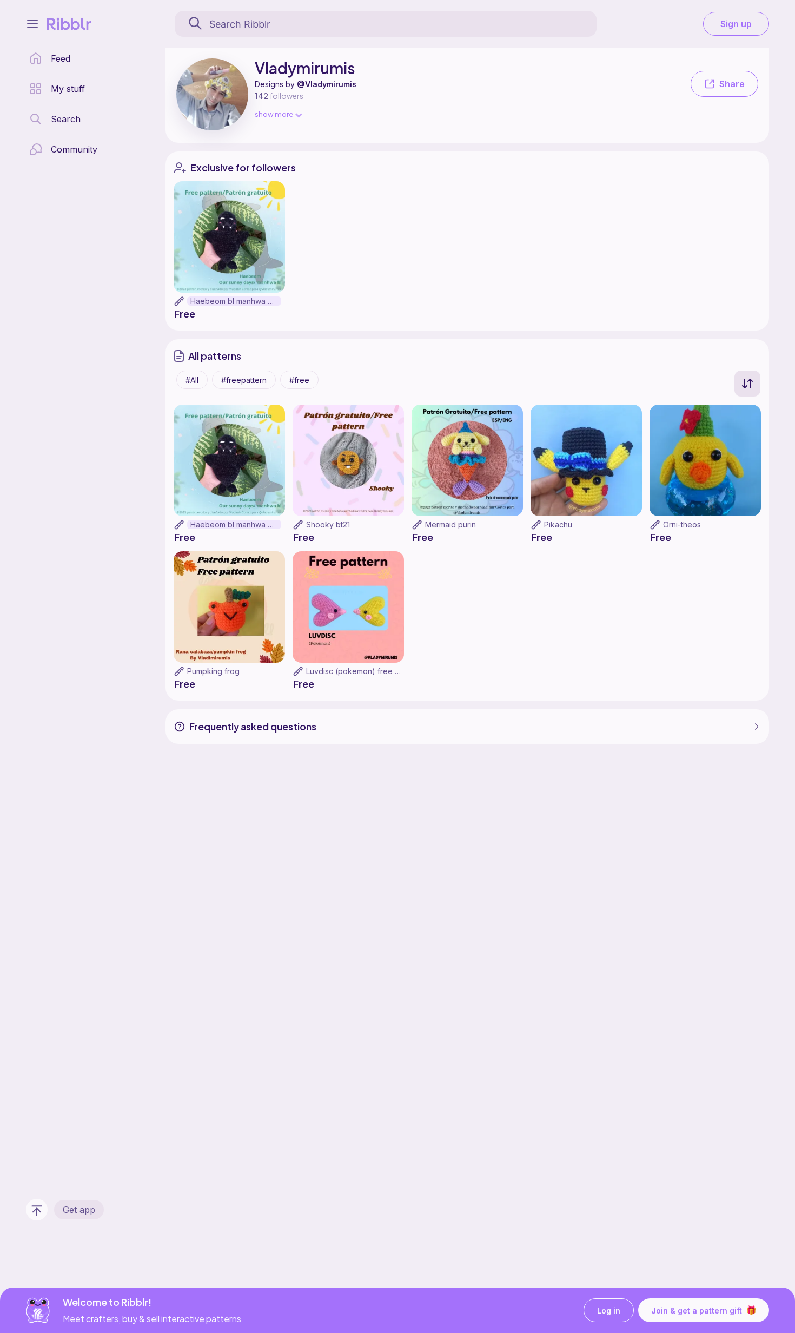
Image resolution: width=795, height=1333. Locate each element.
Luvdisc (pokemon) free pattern (363, 671)
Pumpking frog (213, 671)
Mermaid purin (450, 524)
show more (274, 113)
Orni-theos (682, 524)
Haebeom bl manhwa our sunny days (235, 301)
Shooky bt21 (328, 524)
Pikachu (558, 524)
